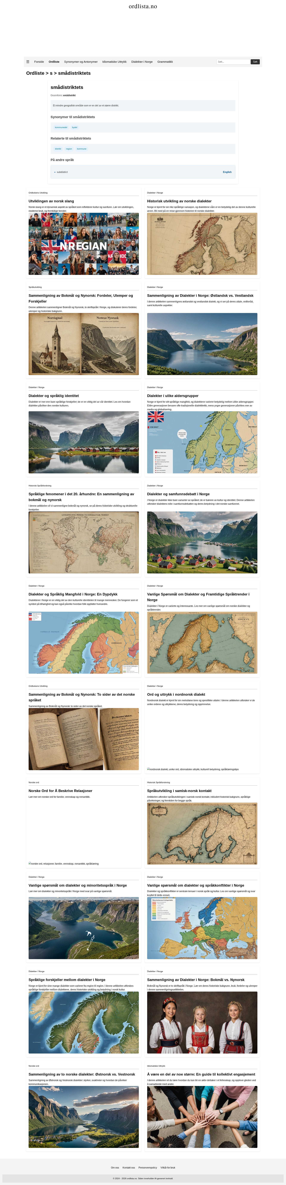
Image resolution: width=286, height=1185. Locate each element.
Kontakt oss (129, 1167)
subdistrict (62, 172)
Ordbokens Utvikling (38, 192)
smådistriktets (74, 73)
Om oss (115, 1167)
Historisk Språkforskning (40, 485)
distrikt (58, 149)
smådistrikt (69, 95)
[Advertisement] (143, 34)
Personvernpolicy (148, 1167)
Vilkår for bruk (168, 1167)
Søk (255, 61)
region (69, 149)
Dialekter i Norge (142, 61)
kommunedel (61, 127)
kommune (81, 149)
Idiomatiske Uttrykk (114, 61)
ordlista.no (143, 6)
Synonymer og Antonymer (81, 61)
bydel (74, 127)
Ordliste (35, 73)
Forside (39, 61)
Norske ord (34, 782)
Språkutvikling (35, 287)
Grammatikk (165, 61)
